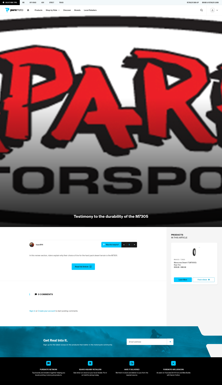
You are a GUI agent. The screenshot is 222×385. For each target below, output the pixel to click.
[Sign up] (170, 342)
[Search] (201, 10)
